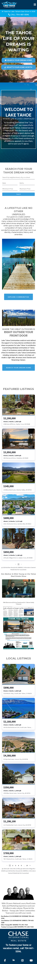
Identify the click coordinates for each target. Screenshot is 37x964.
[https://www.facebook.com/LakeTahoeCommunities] (5, 960)
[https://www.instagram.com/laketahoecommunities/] (23, 960)
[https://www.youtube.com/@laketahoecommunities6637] (31, 960)
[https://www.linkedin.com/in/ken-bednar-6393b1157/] (14, 960)
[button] (35, 5)
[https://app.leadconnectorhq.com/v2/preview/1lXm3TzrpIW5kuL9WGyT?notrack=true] (18, 936)
